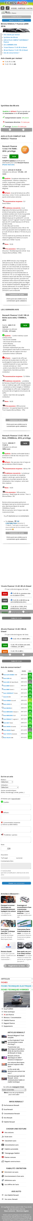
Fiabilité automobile (11, 1149)
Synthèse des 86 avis (11, 37)
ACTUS (30, 8)
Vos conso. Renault (11, 1199)
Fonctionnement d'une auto (14, 1176)
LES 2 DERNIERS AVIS (10, 45)
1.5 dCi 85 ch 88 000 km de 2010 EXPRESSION (19, 601)
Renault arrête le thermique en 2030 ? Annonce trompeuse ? (15, 1058)
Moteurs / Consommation (12, 1017)
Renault (8, 13)
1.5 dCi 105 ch (14, 651)
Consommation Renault (12, 1114)
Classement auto (10, 1141)
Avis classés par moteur (12, 35)
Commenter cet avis (16, 295)
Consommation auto (12, 1145)
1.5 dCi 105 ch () (10, 64)
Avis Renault (8, 1118)
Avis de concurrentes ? (11, 53)
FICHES (14, 8)
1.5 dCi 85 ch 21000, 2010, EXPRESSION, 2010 (18, 608)
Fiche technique (9, 1012)
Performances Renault (11, 1105)
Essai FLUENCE (8, 1009)
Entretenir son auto (11, 1172)
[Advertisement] (16, 83)
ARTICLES (22, 8)
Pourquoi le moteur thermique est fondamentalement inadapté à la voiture (8, 908)
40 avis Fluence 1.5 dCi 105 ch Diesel (16, 50)
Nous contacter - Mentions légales (16, 1211)
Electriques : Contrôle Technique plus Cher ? (8, 931)
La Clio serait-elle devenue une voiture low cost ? (16, 1071)
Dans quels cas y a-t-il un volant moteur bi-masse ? (24, 953)
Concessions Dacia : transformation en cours (24, 931)
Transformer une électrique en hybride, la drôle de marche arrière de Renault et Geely (16, 1050)
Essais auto (8, 1137)
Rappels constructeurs (12, 1161)
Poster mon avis (8, 165)
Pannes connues (10, 1157)
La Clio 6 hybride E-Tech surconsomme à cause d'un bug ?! (16, 1042)
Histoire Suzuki (6, 951)
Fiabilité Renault (9, 1122)
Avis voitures (9, 1132)
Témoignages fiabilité (12, 1153)
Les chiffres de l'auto (12, 1184)
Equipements (8, 1026)
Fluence (14, 13)
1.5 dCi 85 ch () (9, 62)
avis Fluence (9, 1015)
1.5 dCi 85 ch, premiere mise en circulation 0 (20, 594)
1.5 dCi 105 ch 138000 (19, 639)
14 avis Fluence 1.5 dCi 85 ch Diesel (15, 47)
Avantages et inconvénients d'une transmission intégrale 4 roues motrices (24, 909)
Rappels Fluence (9, 1023)
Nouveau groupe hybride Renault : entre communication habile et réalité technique (16, 1079)
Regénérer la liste (16, 966)
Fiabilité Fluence (9, 1020)
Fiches (3, 13)
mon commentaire (16, 883)
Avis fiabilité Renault (12, 1195)
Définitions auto (10, 1180)
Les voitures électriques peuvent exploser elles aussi (16, 1064)
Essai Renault (8, 1109)
